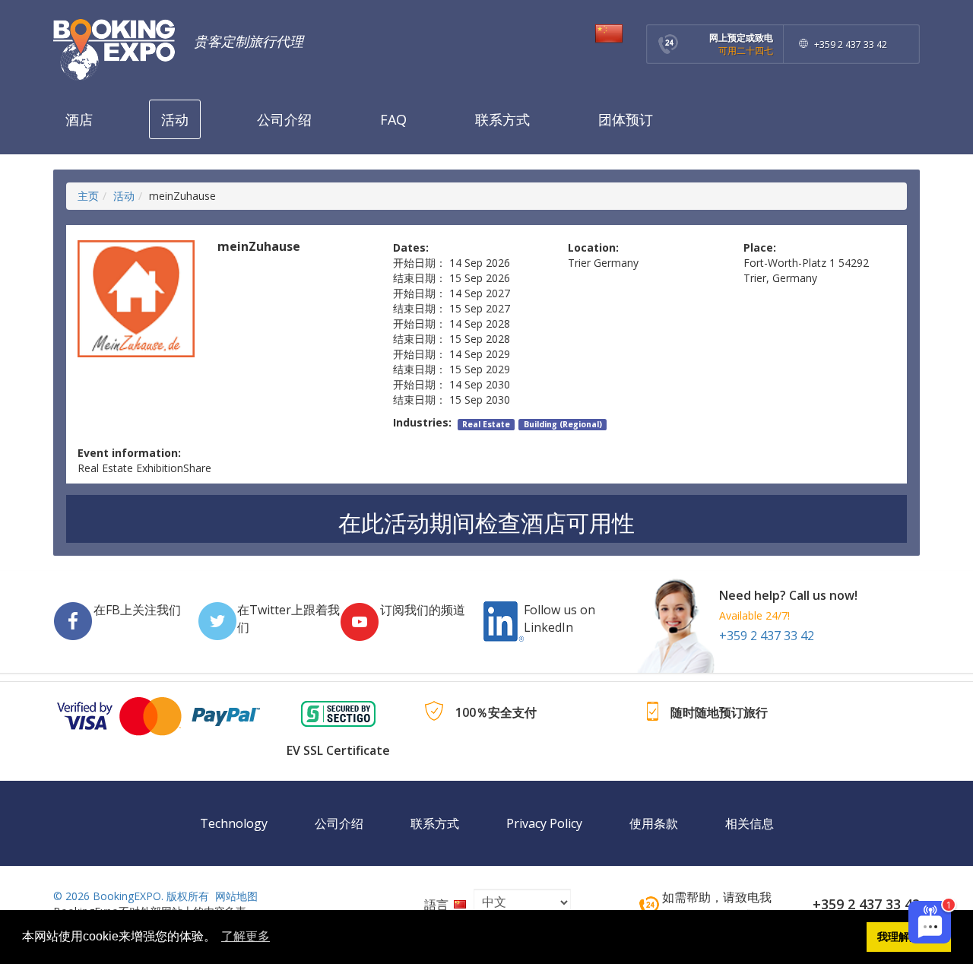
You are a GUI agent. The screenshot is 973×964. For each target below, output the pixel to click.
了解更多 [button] (245, 936)
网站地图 (236, 896)
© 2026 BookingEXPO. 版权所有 (131, 896)
